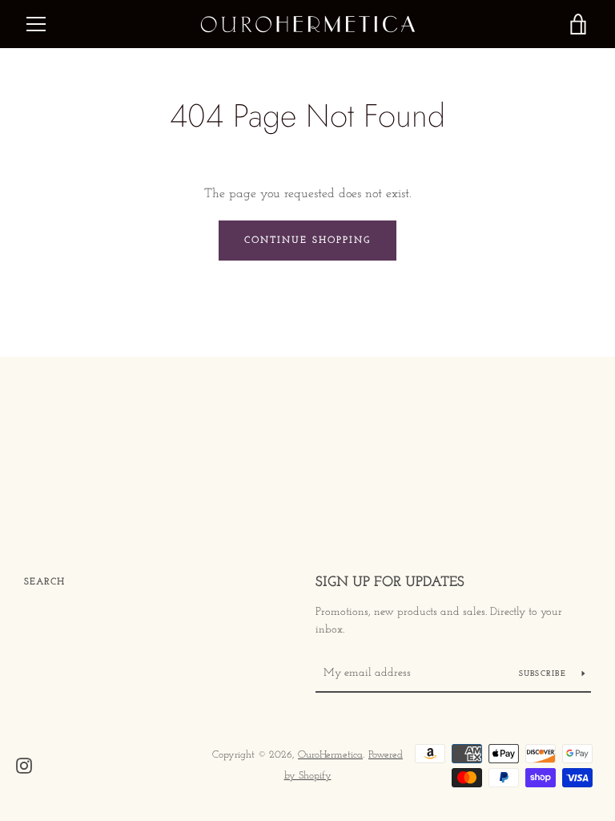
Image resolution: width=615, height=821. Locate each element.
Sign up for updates (390, 583)
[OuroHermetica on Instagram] (24, 764)
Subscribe (544, 673)
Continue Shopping (307, 240)
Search (44, 582)
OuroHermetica (330, 755)
